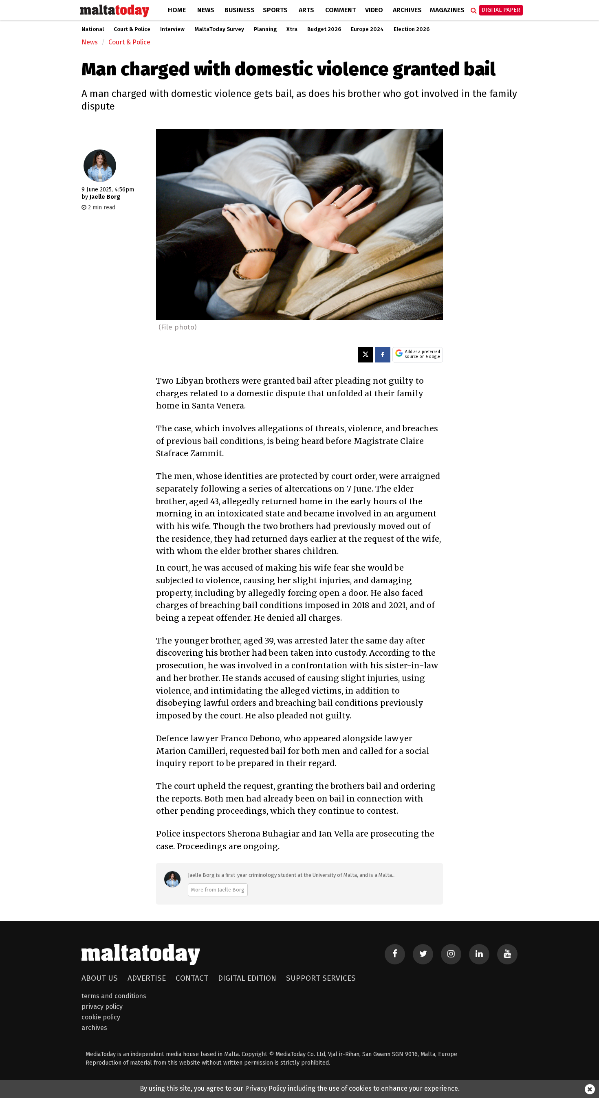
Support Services (321, 978)
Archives (407, 10)
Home (177, 10)
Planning (265, 29)
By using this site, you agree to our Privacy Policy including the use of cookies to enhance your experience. (300, 1088)
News (205, 10)
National (92, 29)
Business (240, 10)
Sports (275, 10)
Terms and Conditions (113, 996)
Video (374, 10)
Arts (306, 10)
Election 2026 (411, 29)
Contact (192, 978)
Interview (172, 29)
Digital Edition (247, 978)
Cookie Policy (100, 1017)
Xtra (291, 29)
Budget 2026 (324, 29)
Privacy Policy (102, 1006)
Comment (340, 10)
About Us (99, 978)
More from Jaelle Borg (217, 890)
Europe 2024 (367, 29)
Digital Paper (501, 10)
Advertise (147, 978)
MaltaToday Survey (219, 29)
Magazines (447, 10)
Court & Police (132, 29)
